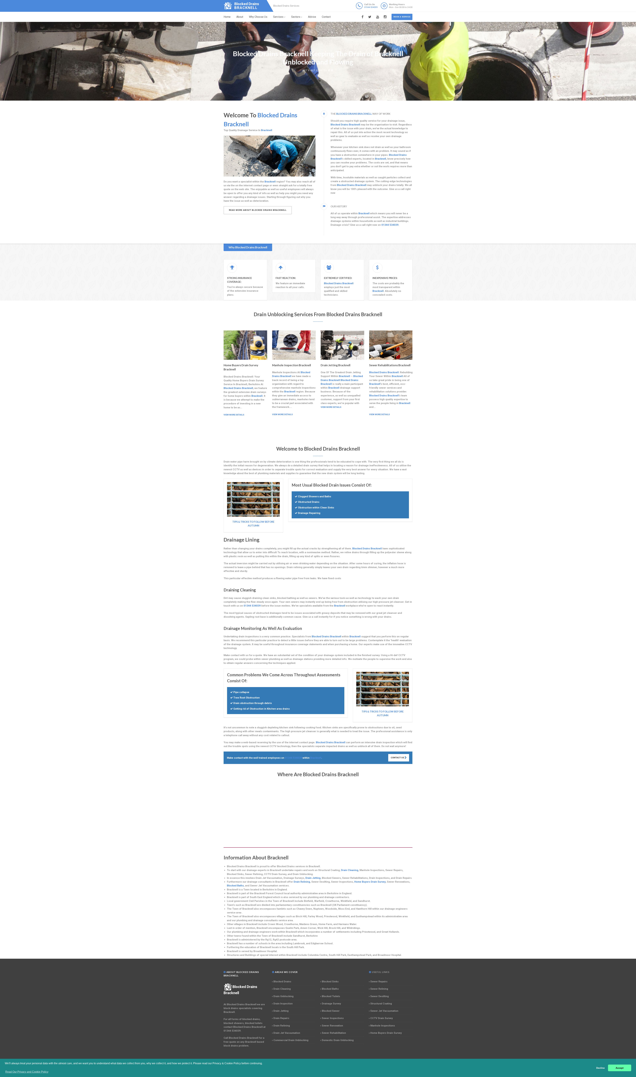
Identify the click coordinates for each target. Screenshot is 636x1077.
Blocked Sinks (330, 981)
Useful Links (380, 972)
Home (227, 16)
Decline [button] (600, 1068)
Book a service (402, 17)
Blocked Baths (235, 885)
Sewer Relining (379, 988)
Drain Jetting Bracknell (335, 365)
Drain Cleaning (349, 870)
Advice (312, 16)
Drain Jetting (312, 877)
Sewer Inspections (333, 1018)
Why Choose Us (258, 16)
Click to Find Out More (315, 70)
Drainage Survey (331, 1003)
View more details (234, 414)
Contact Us (398, 757)
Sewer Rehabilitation (334, 1032)
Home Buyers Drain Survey (370, 881)
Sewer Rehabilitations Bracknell (389, 365)
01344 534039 (370, 7)
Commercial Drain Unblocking (290, 1040)
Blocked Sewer (331, 1010)
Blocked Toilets (331, 996)
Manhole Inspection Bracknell (291, 365)
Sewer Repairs (378, 981)
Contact (326, 16)
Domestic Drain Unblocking (338, 1040)
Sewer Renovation (332, 1025)
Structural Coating (381, 1003)
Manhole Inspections (382, 1025)
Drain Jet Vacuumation (286, 1032)
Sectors (295, 16)
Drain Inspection (283, 1003)
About (239, 16)
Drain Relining (302, 881)
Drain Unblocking (283, 996)
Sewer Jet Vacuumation (384, 1010)
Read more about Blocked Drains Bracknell (258, 210)
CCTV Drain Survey (381, 1018)
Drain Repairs (281, 1018)
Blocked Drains (282, 981)
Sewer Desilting (379, 996)
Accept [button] (620, 1068)
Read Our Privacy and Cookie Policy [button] (26, 1071)
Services (278, 16)
